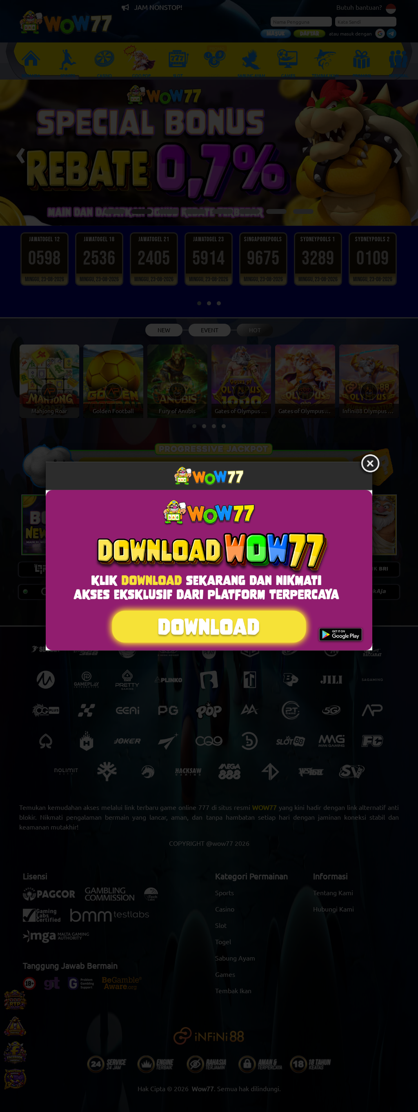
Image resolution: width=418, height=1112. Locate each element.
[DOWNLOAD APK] (209, 570)
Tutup (370, 463)
